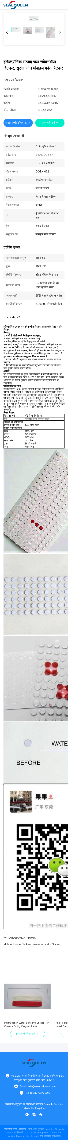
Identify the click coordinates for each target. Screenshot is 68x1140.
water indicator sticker (47, 944)
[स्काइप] (34, 1114)
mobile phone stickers (17, 944)
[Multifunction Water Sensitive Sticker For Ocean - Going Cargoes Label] (27, 996)
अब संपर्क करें (48, 122)
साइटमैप (22, 1129)
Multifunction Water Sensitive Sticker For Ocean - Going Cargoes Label (26, 1024)
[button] (8, 1002)
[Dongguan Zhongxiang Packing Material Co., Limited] (15, 4)
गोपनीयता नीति (10, 1129)
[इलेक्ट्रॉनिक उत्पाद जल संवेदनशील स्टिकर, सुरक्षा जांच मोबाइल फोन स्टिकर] (34, 18)
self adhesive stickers (22, 937)
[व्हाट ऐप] (27, 1114)
